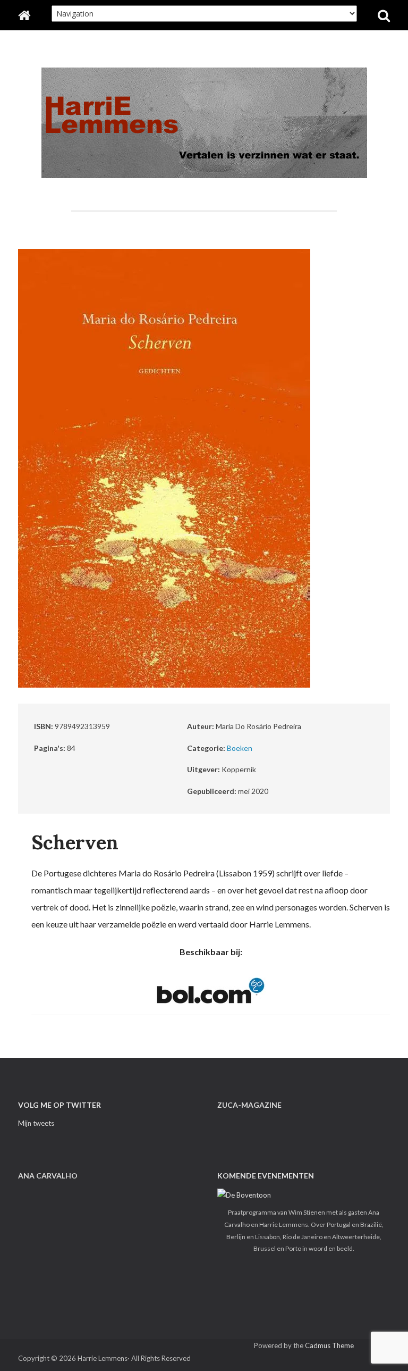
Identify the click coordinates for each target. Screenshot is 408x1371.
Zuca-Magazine (249, 1104)
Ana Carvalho (48, 1175)
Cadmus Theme (329, 1345)
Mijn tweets (36, 1123)
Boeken (239, 748)
